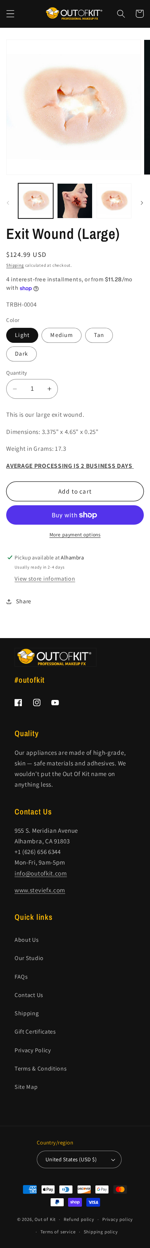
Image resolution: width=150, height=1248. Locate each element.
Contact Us (29, 995)
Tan (99, 335)
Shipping (15, 265)
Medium (61, 335)
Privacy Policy (33, 1050)
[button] (10, 13)
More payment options (75, 534)
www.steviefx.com (40, 890)
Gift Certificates (35, 1031)
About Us (27, 940)
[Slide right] (142, 203)
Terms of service (58, 1232)
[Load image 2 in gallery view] (74, 200)
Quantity (16, 372)
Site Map (26, 1087)
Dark (21, 353)
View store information (45, 578)
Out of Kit (45, 1219)
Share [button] (23, 601)
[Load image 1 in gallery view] (35, 200)
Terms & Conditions (41, 1068)
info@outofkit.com (41, 873)
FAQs (21, 977)
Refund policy (79, 1219)
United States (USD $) (71, 1159)
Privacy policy (117, 1219)
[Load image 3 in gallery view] (113, 200)
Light (22, 335)
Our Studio (29, 958)
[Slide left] (8, 203)
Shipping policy (101, 1232)
